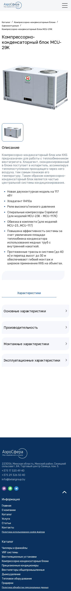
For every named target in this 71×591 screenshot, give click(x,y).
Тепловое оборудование (17, 578)
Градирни (7, 583)
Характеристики (29, 293)
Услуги (6, 518)
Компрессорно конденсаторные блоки (25, 561)
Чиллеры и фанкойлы (14, 548)
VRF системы (10, 552)
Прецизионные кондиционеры (20, 565)
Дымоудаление (11, 574)
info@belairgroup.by (13, 479)
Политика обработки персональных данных (25, 587)
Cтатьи (6, 523)
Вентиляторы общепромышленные (23, 569)
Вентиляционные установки (19, 556)
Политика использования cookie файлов (23, 532)
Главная (6, 505)
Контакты (8, 527)
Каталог (7, 514)
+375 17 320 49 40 (13, 471)
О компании (9, 510)
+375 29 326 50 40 (13, 475)
